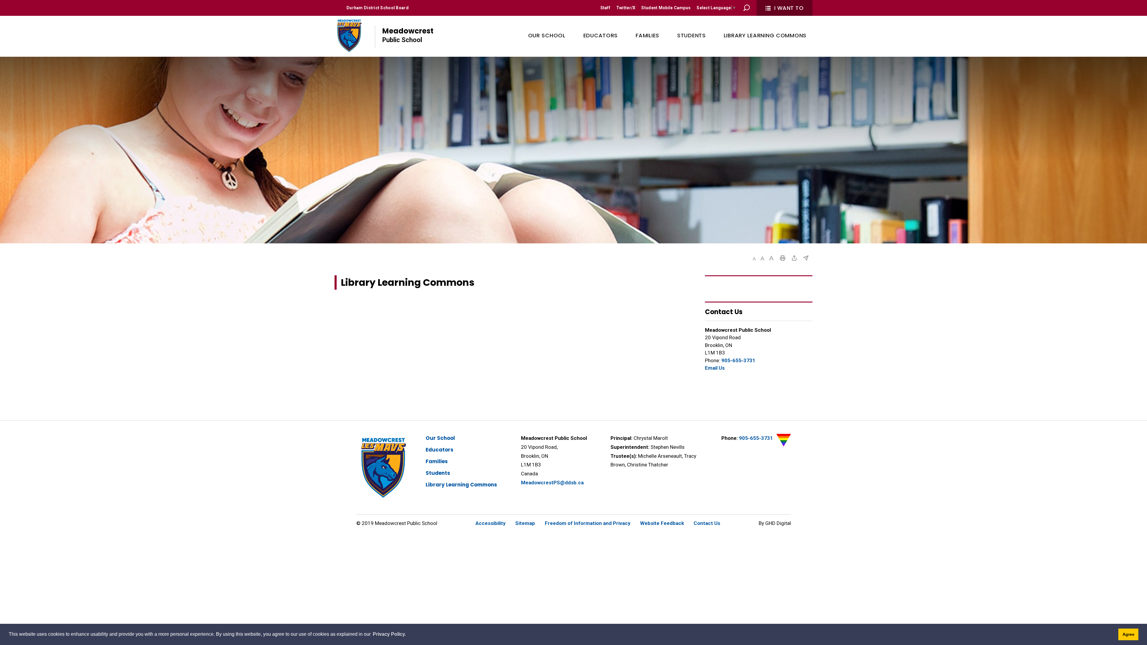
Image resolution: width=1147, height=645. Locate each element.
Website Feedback (662, 523)
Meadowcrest (407, 35)
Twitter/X (626, 7)
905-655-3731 (738, 360)
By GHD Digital (775, 523)
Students (438, 473)
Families (437, 461)
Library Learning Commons (461, 484)
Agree (1128, 634)
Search (746, 7)
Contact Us (707, 523)
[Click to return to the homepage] (349, 35)
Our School (440, 438)
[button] (754, 258)
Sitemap (525, 523)
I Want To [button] (789, 8)
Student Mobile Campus (666, 7)
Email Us (715, 368)
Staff (605, 7)
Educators (439, 449)
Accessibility (491, 523)
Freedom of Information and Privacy (588, 523)
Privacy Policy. (389, 634)
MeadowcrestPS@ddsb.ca (552, 483)
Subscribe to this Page (806, 258)
